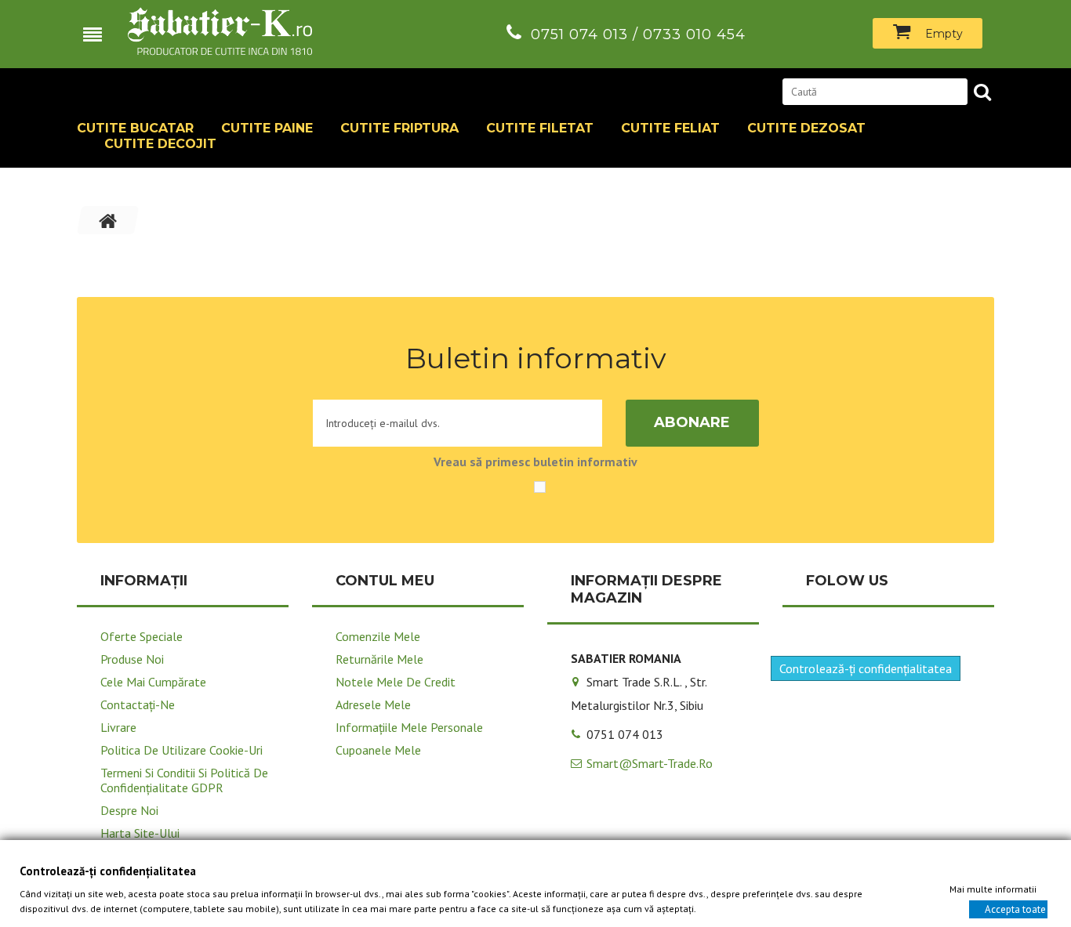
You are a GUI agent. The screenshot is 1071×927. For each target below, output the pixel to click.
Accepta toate (1015, 908)
